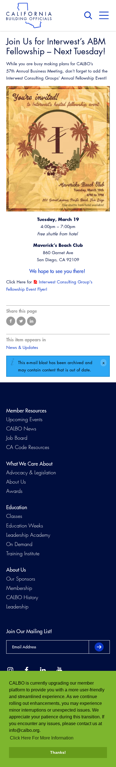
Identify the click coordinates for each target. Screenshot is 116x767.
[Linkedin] (43, 670)
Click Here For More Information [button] (41, 738)
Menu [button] (104, 15)
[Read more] (58, 148)
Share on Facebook (10, 321)
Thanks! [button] (58, 752)
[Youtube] (59, 670)
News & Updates (22, 347)
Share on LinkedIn (31, 321)
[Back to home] (29, 15)
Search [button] (89, 15)
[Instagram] (10, 670)
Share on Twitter (21, 321)
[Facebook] (26, 670)
